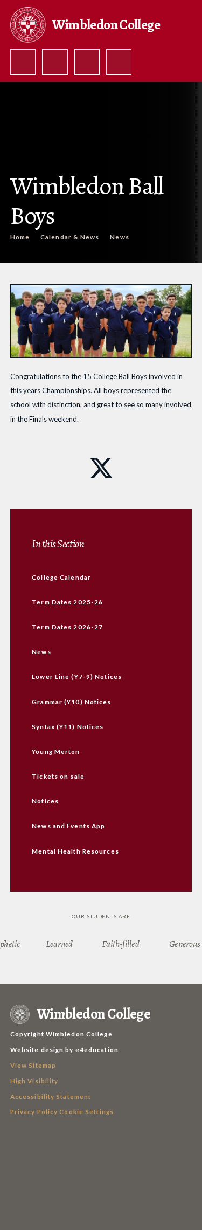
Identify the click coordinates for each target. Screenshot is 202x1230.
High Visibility (34, 1080)
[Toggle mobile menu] (119, 62)
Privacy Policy (34, 1111)
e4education (97, 1049)
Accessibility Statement (51, 1096)
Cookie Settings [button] (86, 1111)
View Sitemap (33, 1065)
